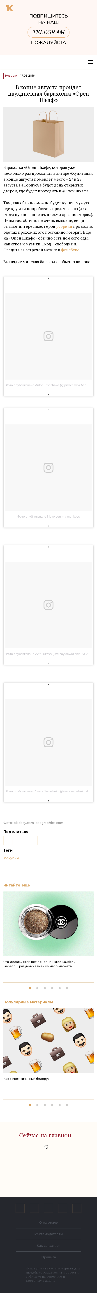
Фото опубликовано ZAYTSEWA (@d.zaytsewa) (39, 654)
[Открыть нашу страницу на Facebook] (34, 1208)
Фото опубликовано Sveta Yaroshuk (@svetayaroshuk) (45, 791)
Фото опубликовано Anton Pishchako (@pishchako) (42, 385)
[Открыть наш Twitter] (48, 1208)
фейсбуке (70, 249)
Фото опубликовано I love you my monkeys (48, 516)
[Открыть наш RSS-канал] (76, 1208)
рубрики (64, 226)
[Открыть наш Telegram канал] (62, 1208)
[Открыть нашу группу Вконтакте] (20, 1208)
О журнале (48, 1222)
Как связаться (48, 1246)
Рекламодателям (48, 1234)
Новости (11, 75)
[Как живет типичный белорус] (48, 1040)
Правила (48, 1257)
